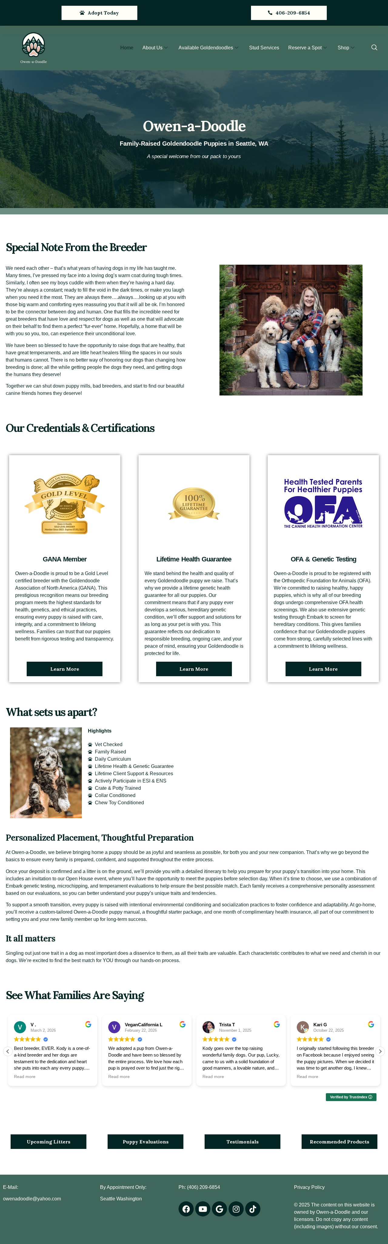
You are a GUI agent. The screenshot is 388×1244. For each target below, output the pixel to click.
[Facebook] (186, 1208)
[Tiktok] (252, 1208)
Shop (343, 47)
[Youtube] (202, 1208)
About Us (152, 47)
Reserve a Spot (305, 47)
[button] (380, 1051)
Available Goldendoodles (206, 47)
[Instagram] (236, 1208)
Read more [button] (24, 1076)
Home (126, 47)
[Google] (219, 1208)
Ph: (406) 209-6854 (199, 1187)
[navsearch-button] (374, 48)
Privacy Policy (309, 1187)
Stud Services (264, 47)
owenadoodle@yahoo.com (32, 1198)
